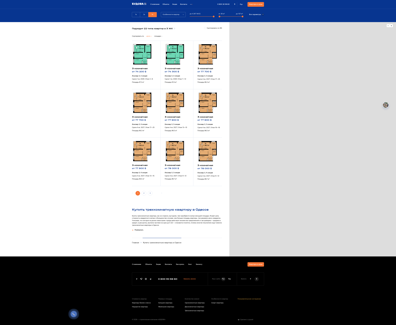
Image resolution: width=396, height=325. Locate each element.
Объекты (166, 4)
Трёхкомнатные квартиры (194, 310)
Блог (190, 264)
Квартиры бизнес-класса (141, 303)
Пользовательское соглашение (249, 299)
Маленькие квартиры (166, 307)
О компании (154, 4)
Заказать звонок (189, 279)
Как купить (180, 264)
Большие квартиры (165, 303)
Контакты (183, 4)
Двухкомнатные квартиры (194, 307)
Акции (174, 4)
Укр (229, 279)
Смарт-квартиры (217, 303)
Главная (135, 243)
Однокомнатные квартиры (195, 303)
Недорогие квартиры (140, 307)
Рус (241, 4)
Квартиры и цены (255, 4)
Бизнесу (199, 264)
